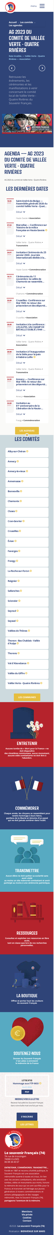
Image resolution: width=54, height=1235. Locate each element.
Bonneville (13, 498)
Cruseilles (13, 538)
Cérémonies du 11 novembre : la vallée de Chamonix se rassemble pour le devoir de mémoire (29, 289)
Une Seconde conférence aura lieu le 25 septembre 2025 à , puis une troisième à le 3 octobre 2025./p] (30, 398)
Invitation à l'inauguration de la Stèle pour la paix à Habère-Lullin (30, 361)
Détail (19, 215)
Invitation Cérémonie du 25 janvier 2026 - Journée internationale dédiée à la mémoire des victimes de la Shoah (30, 261)
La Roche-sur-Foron (18, 577)
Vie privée (26, 1232)
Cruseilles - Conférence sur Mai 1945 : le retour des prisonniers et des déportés (30, 311)
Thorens (12, 660)
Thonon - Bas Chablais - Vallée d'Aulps (24, 649)
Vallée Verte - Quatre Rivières (24, 690)
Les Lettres (26, 1136)
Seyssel (12, 627)
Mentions (26, 1229)
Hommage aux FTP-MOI (25, 1094)
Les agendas (26, 437)
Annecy (12, 468)
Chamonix (13, 508)
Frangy (11, 567)
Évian (11, 548)
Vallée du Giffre (16, 680)
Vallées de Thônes (17, 637)
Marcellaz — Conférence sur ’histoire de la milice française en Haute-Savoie (30, 231)
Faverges (13, 557)
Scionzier (13, 607)
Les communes (26, 704)
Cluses (11, 518)
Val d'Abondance (17, 670)
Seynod (12, 617)
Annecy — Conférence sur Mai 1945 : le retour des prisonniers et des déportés (30, 390)
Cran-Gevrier (15, 528)
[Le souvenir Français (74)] (10, 11)
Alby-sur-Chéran (17, 458)
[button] (42, 6)
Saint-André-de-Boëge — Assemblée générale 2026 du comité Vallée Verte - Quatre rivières (31, 204)
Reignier (12, 587)
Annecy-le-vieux (16, 478)
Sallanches (13, 597)
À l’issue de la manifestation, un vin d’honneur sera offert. (30, 422)
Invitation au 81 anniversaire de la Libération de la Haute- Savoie (28, 414)
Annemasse (14, 488)
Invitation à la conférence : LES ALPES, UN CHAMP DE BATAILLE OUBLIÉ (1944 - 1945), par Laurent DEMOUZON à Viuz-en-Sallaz (30, 338)
